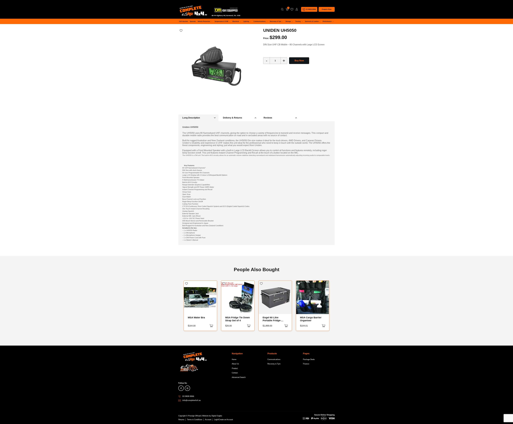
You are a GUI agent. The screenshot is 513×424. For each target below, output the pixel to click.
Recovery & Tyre (276, 21)
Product (235, 368)
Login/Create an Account (223, 420)
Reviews (268, 118)
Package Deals (309, 359)
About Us (235, 364)
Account (208, 420)
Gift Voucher (183, 21)
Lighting (246, 21)
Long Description (191, 118)
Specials (193, 21)
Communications (259, 21)
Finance (306, 364)
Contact (235, 373)
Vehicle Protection (204, 21)
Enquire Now (326, 9)
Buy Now (299, 60)
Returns (181, 420)
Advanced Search (239, 377)
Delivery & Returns (232, 118)
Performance (327, 21)
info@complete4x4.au (191, 400)
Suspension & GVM (222, 21)
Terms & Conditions (194, 420)
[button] (211, 325)
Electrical (235, 21)
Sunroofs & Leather (312, 21)
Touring (298, 21)
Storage (288, 21)
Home (234, 359)
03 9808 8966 (188, 396)
